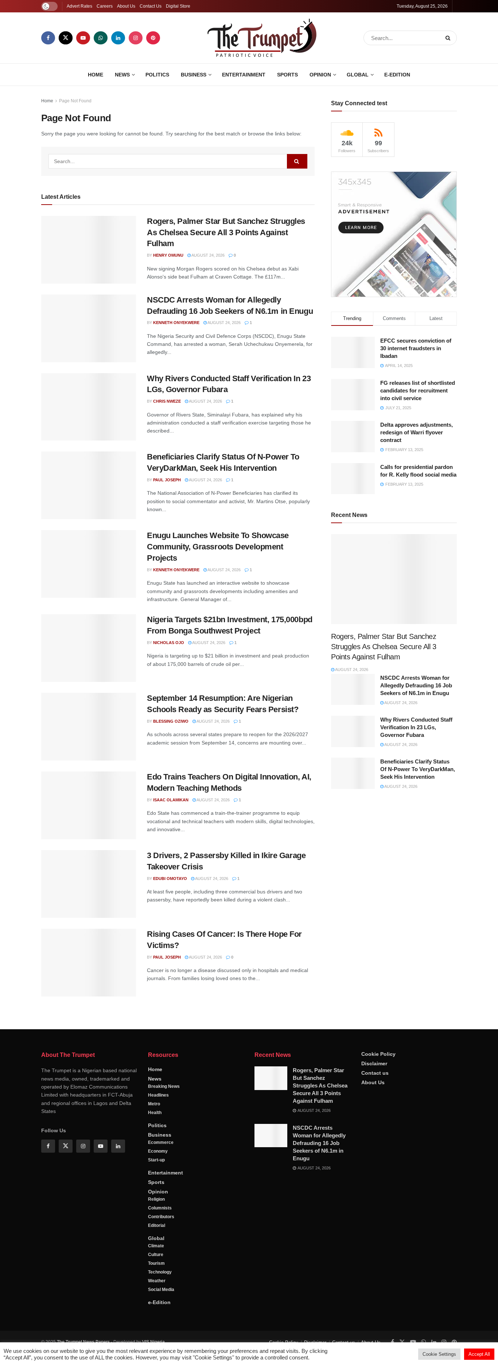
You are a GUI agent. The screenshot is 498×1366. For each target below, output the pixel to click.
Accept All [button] (479, 1354)
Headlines (158, 1095)
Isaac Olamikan (170, 800)
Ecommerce (161, 1142)
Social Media (161, 1289)
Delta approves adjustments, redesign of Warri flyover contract (416, 432)
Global (358, 75)
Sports (287, 75)
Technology (160, 1272)
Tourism (156, 1263)
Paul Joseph (167, 480)
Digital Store (178, 6)
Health (155, 1112)
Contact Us (151, 6)
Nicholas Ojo (168, 642)
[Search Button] (449, 38)
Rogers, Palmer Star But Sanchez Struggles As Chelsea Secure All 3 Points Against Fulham (226, 232)
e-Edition (397, 75)
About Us (126, 6)
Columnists (160, 1208)
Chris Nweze (167, 401)
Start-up (156, 1159)
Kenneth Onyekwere (176, 322)
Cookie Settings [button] (439, 1354)
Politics (157, 75)
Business (193, 75)
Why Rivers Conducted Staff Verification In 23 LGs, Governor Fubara (416, 727)
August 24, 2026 (208, 255)
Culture (155, 1254)
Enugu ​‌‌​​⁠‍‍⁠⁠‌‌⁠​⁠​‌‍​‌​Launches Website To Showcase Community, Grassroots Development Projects (218, 546)
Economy (158, 1151)
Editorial (156, 1225)
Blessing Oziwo (170, 721)
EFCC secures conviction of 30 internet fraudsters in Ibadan (415, 348)
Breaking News (164, 1086)
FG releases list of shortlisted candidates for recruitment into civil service (417, 390)
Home (95, 75)
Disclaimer (374, 1063)
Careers (105, 6)
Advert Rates (79, 6)
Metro (154, 1103)
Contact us (375, 1073)
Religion (156, 1199)
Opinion (320, 75)
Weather (157, 1280)
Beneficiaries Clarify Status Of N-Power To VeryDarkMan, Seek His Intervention (417, 769)
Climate (156, 1245)
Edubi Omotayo (170, 878)
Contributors (161, 1216)
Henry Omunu (168, 255)
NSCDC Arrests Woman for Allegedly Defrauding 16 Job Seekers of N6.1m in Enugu (416, 685)
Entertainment (243, 75)
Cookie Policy (378, 1054)
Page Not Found (75, 100)
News (122, 75)
